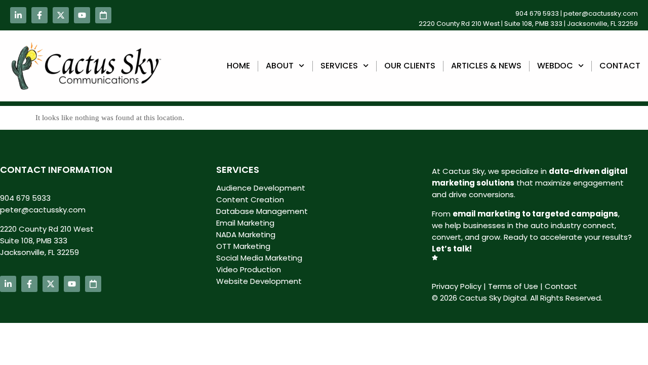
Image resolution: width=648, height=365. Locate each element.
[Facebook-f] (39, 15)
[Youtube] (82, 15)
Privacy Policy (456, 286)
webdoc (555, 65)
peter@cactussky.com (600, 13)
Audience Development (260, 187)
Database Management (262, 211)
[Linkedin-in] (18, 15)
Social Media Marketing (259, 257)
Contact (619, 65)
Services (339, 65)
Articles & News (486, 65)
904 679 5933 (537, 13)
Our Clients (409, 65)
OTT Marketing (243, 246)
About (280, 65)
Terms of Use (513, 286)
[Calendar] (103, 15)
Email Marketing (245, 222)
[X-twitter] (61, 15)
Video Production (248, 269)
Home (238, 65)
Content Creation (250, 199)
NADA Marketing (245, 234)
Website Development (259, 281)
